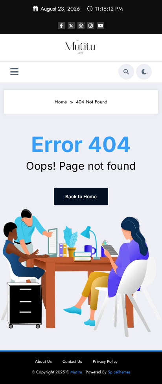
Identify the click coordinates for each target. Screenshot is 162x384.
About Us (43, 361)
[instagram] (90, 25)
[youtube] (100, 25)
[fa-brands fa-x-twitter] (71, 25)
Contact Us (72, 361)
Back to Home (81, 196)
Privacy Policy (105, 361)
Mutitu (76, 372)
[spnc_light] (144, 72)
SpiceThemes (119, 372)
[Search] (126, 72)
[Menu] (14, 71)
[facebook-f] (61, 25)
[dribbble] (81, 25)
